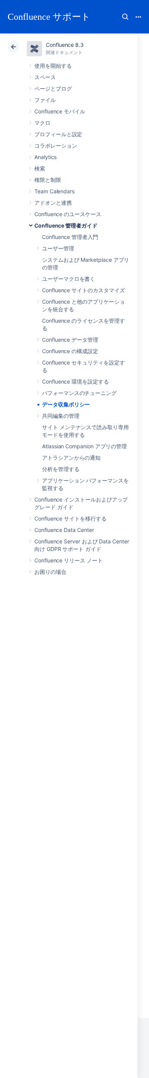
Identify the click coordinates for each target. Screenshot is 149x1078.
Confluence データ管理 (70, 339)
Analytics (45, 157)
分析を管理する (60, 469)
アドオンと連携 (53, 202)
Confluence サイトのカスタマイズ (83, 290)
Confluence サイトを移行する (70, 518)
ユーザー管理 (58, 248)
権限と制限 (47, 180)
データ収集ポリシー (66, 404)
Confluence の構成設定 (70, 351)
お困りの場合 (50, 571)
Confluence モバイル (59, 111)
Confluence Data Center (64, 530)
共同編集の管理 (60, 415)
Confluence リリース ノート (68, 560)
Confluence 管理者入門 (70, 237)
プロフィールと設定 (58, 134)
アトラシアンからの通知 (71, 457)
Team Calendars (54, 191)
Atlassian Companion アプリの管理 (84, 446)
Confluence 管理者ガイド (65, 225)
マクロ (42, 122)
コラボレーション (55, 145)
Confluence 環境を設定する (75, 381)
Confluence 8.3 (65, 44)
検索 (125, 17)
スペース (45, 77)
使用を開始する (53, 65)
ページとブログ (53, 88)
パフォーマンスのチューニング (79, 393)
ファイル (45, 100)
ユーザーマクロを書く (68, 278)
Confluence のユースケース (67, 214)
